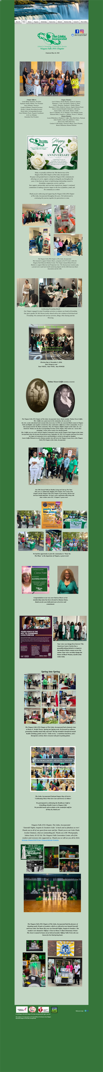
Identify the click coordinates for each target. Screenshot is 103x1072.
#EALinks (25, 840)
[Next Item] (79, 292)
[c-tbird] (85, 1011)
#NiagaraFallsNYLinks (34, 840)
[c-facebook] (87, 1011)
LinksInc (56, 840)
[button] (52, 79)
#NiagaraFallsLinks (47, 840)
